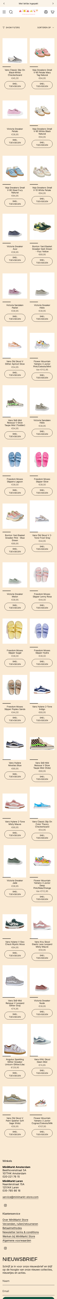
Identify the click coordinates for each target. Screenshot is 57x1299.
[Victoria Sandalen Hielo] (42, 401)
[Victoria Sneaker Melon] (15, 575)
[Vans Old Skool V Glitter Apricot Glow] (15, 342)
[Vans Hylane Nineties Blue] (15, 743)
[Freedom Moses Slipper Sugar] (15, 631)
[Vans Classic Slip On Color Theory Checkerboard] (42, 802)
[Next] (53, 3)
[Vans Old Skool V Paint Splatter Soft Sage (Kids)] (15, 1099)
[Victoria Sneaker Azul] (15, 227)
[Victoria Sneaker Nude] (42, 981)
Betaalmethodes (12, 1228)
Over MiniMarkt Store (15, 1219)
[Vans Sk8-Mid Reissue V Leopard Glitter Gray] (15, 981)
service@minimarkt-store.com (20, 1197)
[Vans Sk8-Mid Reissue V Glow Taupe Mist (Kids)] (42, 743)
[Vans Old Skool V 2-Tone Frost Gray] (42, 516)
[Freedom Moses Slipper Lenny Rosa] (42, 575)
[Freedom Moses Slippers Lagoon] (15, 460)
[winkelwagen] (52, 12)
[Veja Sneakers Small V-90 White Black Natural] (42, 109)
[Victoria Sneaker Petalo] (15, 109)
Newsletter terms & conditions (21, 1232)
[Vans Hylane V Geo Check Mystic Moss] (15, 922)
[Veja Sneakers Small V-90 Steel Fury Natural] (15, 168)
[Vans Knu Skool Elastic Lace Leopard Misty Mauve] (42, 922)
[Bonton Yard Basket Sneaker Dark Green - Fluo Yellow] (42, 227)
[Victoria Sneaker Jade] (15, 861)
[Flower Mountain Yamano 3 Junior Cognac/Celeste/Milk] (42, 1099)
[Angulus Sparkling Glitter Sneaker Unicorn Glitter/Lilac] (15, 1040)
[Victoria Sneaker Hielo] (42, 286)
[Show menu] (4, 12)
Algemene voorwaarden (17, 1240)
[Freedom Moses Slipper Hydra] (42, 631)
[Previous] (4, 3)
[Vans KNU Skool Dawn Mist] (42, 1040)
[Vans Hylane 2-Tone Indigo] (42, 687)
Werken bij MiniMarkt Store (19, 1236)
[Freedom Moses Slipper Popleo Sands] (15, 687)
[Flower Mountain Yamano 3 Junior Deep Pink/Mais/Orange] (42, 861)
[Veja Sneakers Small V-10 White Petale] (42, 168)
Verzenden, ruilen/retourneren (20, 1223)
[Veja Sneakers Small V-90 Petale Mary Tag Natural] (42, 51)
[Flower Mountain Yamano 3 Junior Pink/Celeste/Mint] (42, 342)
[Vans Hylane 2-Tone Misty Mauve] (15, 802)
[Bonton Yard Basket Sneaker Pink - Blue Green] (15, 516)
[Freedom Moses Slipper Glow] (42, 460)
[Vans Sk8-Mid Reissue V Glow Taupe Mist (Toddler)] (15, 401)
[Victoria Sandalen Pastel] (15, 286)
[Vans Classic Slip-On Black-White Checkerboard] (15, 51)
